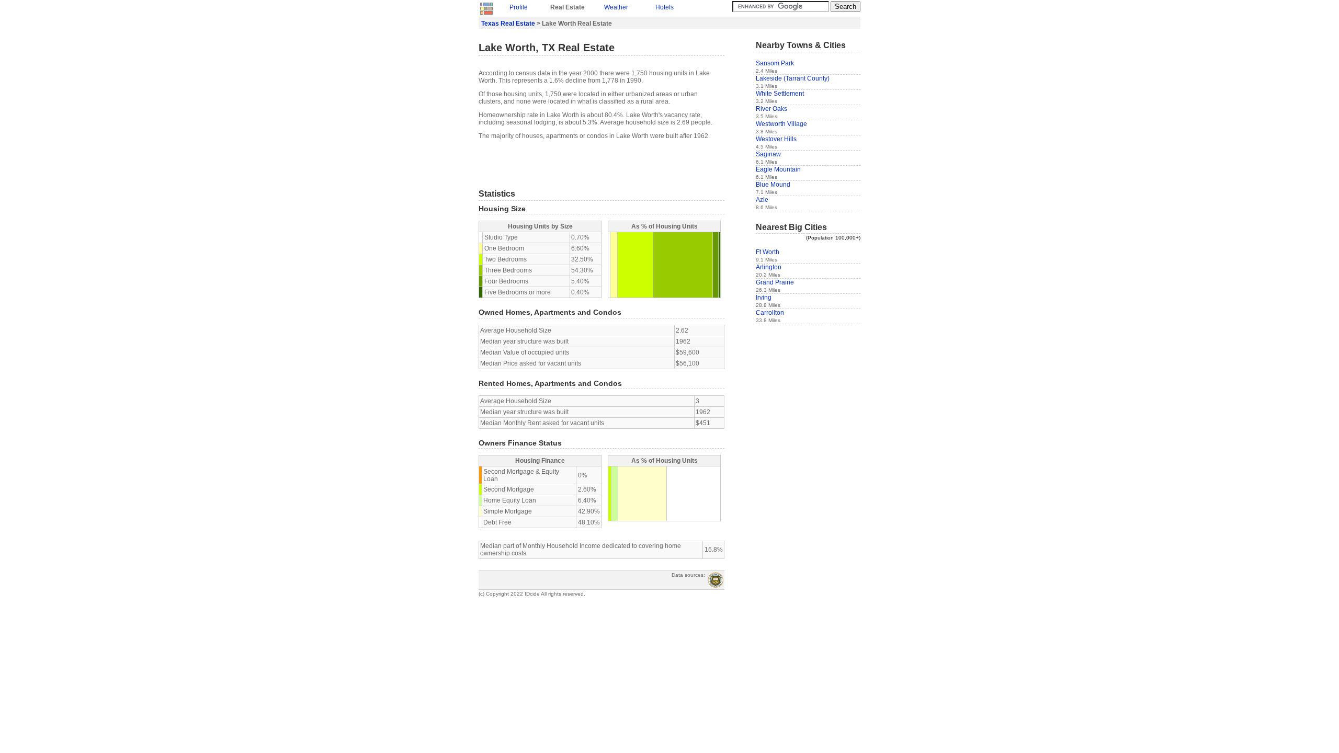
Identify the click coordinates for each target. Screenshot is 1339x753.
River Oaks (771, 108)
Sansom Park (775, 63)
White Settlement (780, 93)
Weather (616, 7)
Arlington (768, 267)
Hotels (664, 7)
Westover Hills (776, 139)
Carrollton (770, 312)
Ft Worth (767, 252)
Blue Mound (773, 184)
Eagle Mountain (778, 169)
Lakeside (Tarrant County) (793, 78)
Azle (762, 199)
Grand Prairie (775, 282)
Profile (518, 7)
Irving (763, 297)
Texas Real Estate (508, 23)
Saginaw (768, 154)
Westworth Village (781, 124)
